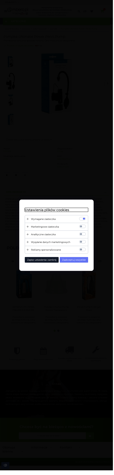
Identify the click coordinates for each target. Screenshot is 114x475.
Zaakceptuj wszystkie (74, 259)
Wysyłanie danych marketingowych (50, 242)
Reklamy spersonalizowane (46, 249)
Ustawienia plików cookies (47, 210)
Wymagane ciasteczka (43, 219)
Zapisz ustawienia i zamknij (41, 259)
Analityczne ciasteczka (43, 234)
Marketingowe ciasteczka (45, 226)
